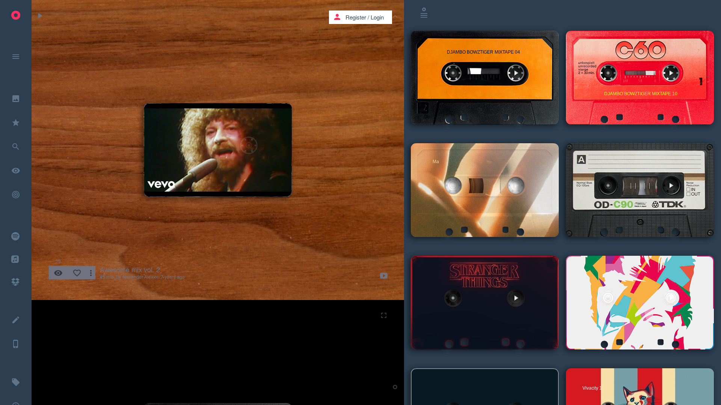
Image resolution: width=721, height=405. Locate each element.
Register (355, 17)
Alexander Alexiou (141, 276)
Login (377, 17)
